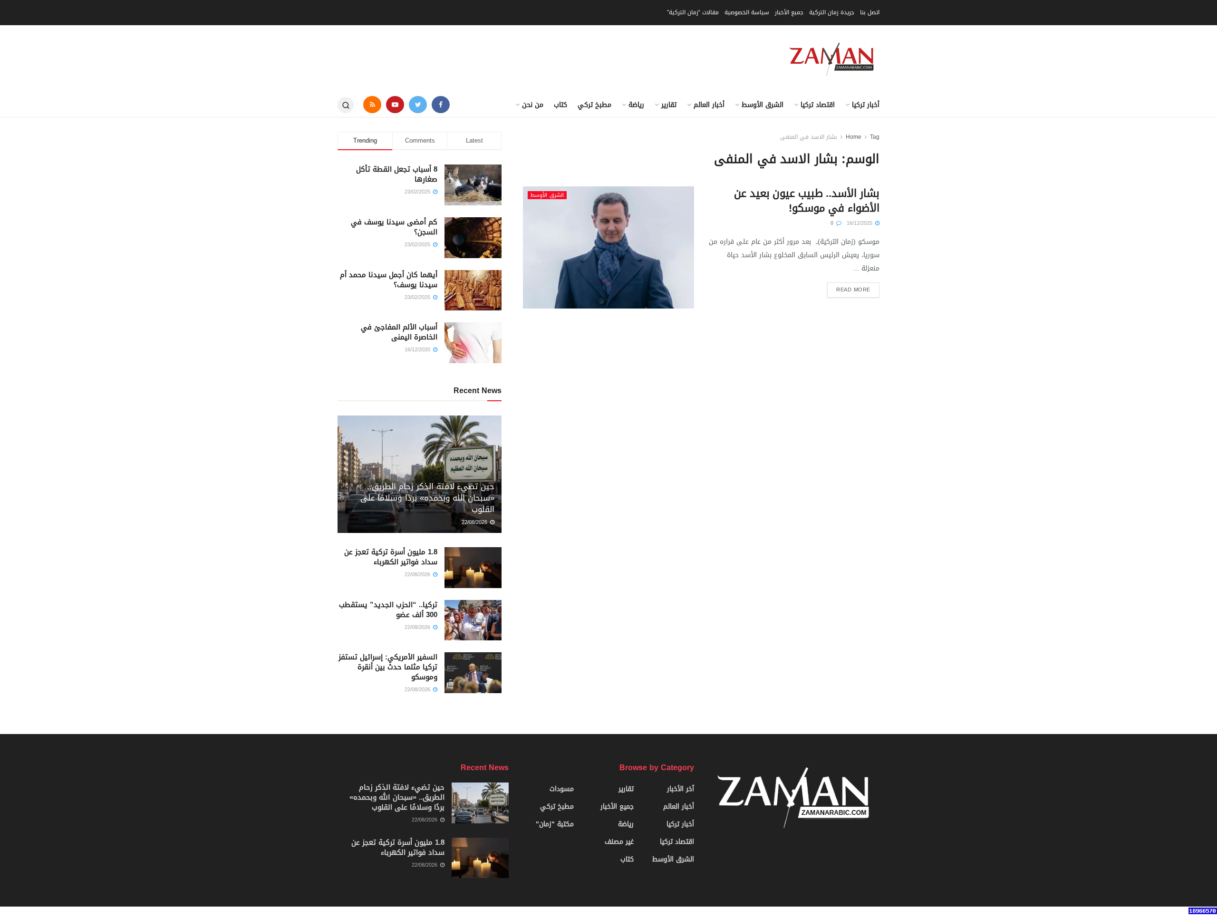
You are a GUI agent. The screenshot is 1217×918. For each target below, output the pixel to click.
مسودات (562, 789)
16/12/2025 (860, 223)
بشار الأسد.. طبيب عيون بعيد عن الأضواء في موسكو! (806, 201)
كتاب (560, 104)
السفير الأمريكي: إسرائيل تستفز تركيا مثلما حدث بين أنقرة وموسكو (387, 667)
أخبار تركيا (865, 104)
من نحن (532, 104)
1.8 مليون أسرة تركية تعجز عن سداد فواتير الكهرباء (390, 557)
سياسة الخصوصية (746, 12)
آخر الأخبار (680, 789)
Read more (853, 290)
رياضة (636, 104)
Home (853, 137)
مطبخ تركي (594, 104)
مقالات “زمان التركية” (693, 12)
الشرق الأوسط (762, 104)
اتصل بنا (869, 12)
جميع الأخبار (789, 12)
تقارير (668, 104)
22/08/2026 (475, 522)
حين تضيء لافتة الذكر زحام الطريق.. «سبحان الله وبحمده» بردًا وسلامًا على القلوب (427, 498)
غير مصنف (619, 841)
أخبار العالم (709, 104)
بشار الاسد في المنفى (808, 137)
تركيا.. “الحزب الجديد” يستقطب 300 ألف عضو (388, 609)
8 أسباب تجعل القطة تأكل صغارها (396, 174)
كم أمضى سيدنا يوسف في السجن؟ (394, 227)
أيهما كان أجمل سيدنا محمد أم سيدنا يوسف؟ (388, 279)
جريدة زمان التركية (831, 12)
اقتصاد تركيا (818, 104)
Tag (874, 137)
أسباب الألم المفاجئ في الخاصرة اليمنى (399, 332)
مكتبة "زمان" (555, 824)
